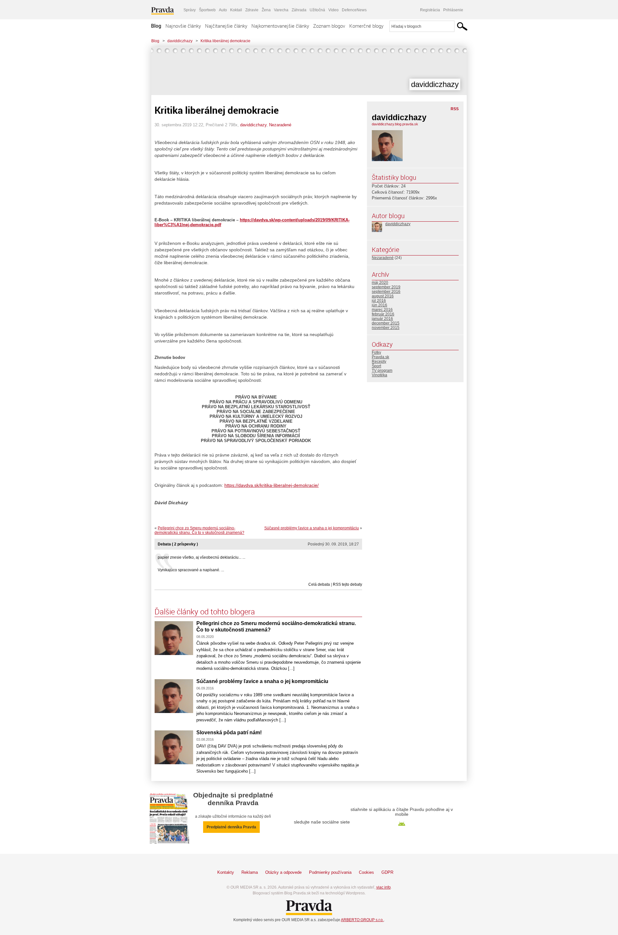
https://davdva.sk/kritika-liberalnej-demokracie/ (271, 485)
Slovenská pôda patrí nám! (229, 732)
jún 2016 (379, 305)
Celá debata (319, 584)
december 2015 (385, 323)
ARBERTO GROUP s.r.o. (362, 920)
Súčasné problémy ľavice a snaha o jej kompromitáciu (311, 528)
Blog (156, 25)
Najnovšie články (183, 26)
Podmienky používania (330, 872)
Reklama (249, 872)
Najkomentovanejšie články (280, 26)
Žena (266, 10)
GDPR (387, 872)
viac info (383, 887)
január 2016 (382, 318)
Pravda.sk (380, 357)
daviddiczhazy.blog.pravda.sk (395, 124)
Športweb (207, 10)
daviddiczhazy (179, 41)
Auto (223, 10)
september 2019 (386, 287)
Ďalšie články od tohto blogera (204, 611)
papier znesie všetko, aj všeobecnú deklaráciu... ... (201, 557)
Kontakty (225, 872)
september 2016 (386, 291)
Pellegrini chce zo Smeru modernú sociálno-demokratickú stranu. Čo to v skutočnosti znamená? (199, 530)
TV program (382, 370)
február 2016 (383, 314)
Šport (376, 366)
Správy (189, 10)
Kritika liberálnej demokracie (225, 41)
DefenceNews (354, 10)
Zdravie (251, 10)
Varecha (281, 10)
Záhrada (299, 10)
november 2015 (385, 327)
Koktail (236, 10)
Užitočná (317, 10)
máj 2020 (380, 282)
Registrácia (430, 10)
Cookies (366, 872)
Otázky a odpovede (283, 872)
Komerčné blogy (366, 26)
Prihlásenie (453, 10)
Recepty (379, 361)
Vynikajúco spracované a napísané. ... (191, 570)
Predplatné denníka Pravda (231, 827)
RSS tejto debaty (347, 584)
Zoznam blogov (329, 26)
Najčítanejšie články (226, 26)
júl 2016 (379, 300)
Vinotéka (379, 375)
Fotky (376, 352)
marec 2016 (382, 309)
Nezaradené (280, 124)
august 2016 (383, 296)
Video (333, 10)
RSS (455, 109)
